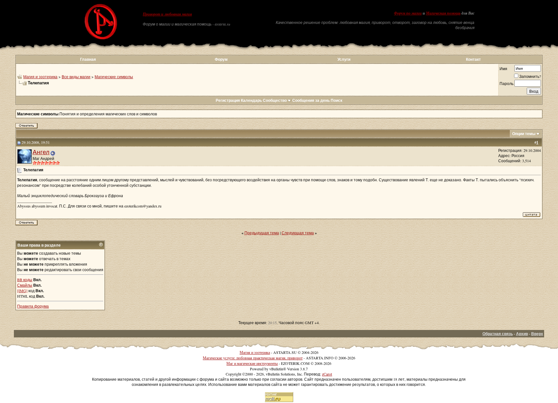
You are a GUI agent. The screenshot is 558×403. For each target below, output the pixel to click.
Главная (88, 59)
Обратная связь (497, 333)
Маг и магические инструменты (252, 363)
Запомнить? (530, 76)
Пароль (506, 83)
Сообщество (275, 100)
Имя (503, 68)
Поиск (336, 100)
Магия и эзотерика (40, 76)
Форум (221, 59)
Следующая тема (298, 232)
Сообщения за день (311, 100)
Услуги (343, 59)
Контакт (473, 59)
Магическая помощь (443, 13)
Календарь (251, 100)
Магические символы (114, 76)
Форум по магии (408, 13)
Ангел (41, 152)
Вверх (537, 333)
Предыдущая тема (261, 232)
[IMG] (22, 290)
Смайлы (24, 285)
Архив (522, 333)
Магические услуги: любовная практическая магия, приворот (253, 357)
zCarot (327, 373)
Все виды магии (76, 76)
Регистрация (228, 100)
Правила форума (33, 306)
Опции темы (523, 133)
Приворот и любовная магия (167, 14)
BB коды (24, 279)
